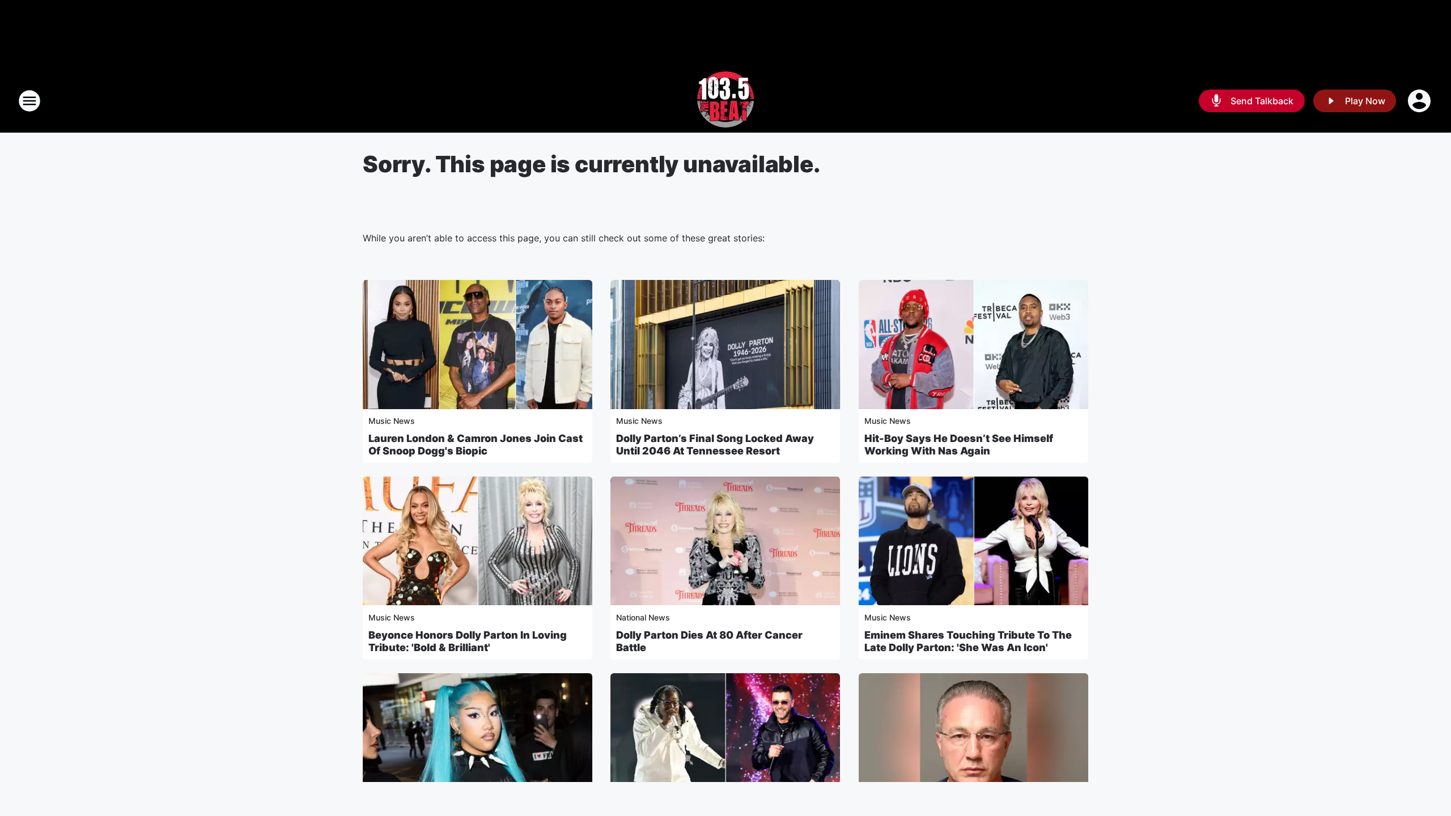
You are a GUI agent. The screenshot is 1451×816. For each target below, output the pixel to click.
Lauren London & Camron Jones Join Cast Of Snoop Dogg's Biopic (475, 444)
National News (643, 617)
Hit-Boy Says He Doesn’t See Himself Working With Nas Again (958, 444)
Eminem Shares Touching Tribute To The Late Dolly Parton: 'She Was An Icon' (968, 641)
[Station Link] (725, 100)
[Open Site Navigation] (29, 101)
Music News (391, 421)
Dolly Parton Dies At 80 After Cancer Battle (709, 641)
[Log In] (1420, 101)
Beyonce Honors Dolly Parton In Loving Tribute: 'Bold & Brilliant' (467, 641)
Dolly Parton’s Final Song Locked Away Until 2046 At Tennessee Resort (715, 444)
